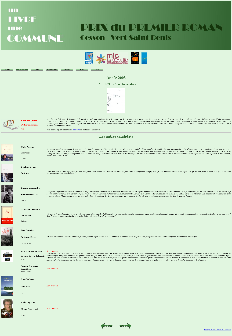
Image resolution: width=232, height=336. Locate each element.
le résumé (76, 130)
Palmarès (22, 69)
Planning (7, 69)
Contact (97, 69)
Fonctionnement (52, 69)
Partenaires (67, 69)
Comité (37, 69)
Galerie (82, 69)
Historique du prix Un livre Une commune (217, 330)
